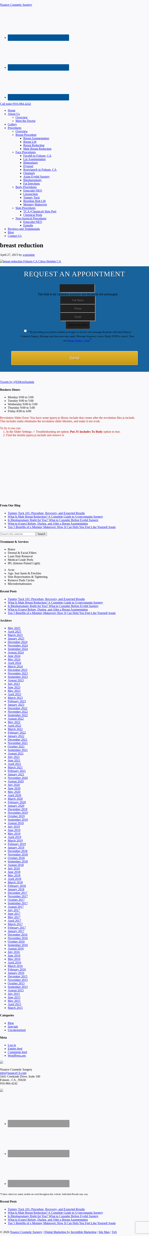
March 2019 (15, 840)
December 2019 (17, 809)
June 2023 (14, 687)
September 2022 (18, 715)
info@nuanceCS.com (13, 1073)
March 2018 (15, 882)
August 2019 (16, 823)
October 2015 (16, 983)
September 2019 (18, 819)
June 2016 (14, 955)
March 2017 (15, 924)
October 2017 (16, 899)
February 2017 (17, 927)
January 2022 (16, 736)
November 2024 (18, 645)
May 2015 (14, 1000)
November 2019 (18, 812)
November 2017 (18, 896)
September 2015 (18, 986)
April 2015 (14, 1004)
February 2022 (17, 732)
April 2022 (14, 725)
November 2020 (18, 777)
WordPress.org (17, 1055)
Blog (11, 1023)
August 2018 (16, 865)
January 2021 (16, 774)
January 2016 (16, 973)
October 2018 (16, 858)
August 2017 (16, 906)
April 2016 (14, 962)
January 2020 (16, 805)
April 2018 (14, 879)
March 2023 (15, 697)
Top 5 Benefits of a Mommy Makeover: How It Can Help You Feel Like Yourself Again (62, 527)
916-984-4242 (15, 103)
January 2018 (16, 889)
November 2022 (18, 711)
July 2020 (14, 784)
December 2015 (17, 976)
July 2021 (14, 757)
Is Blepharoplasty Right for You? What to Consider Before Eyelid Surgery (53, 520)
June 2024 (14, 656)
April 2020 (14, 795)
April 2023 (14, 694)
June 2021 (14, 760)
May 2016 (14, 959)
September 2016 (18, 945)
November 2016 (18, 938)
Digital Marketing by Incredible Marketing (70, 1232)
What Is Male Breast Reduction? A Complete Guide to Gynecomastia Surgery (55, 516)
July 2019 (14, 826)
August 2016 (16, 948)
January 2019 (16, 847)
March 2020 (15, 798)
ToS (114, 1232)
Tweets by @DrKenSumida (17, 382)
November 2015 (18, 980)
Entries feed (15, 1048)
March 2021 (15, 767)
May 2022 (14, 722)
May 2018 (14, 875)
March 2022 (15, 729)
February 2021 (17, 771)
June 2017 (14, 913)
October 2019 (16, 816)
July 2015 (14, 993)
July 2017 (14, 910)
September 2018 (18, 861)
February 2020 (17, 802)
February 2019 (17, 844)
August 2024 (16, 652)
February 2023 (17, 701)
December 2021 (17, 739)
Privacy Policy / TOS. (78, 340)
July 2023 (14, 683)
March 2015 (15, 1007)
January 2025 (16, 638)
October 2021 (16, 746)
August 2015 (16, 990)
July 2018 (14, 868)
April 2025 (14, 631)
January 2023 (16, 704)
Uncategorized (17, 1030)
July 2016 (14, 952)
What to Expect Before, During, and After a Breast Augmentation (48, 523)
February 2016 (17, 969)
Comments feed (17, 1052)
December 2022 (17, 708)
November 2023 (18, 673)
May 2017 (14, 917)
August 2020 (16, 781)
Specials (13, 1026)
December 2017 (17, 892)
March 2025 (15, 635)
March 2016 (15, 966)
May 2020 (14, 791)
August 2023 (16, 680)
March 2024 (15, 666)
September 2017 (18, 903)
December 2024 (17, 642)
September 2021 (18, 750)
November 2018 (18, 854)
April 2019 (14, 837)
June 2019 (14, 830)
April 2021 (14, 764)
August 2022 (16, 718)
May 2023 (14, 690)
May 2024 (14, 659)
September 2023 (18, 676)
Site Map (104, 1232)
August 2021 (16, 753)
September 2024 (18, 649)
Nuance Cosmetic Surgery (16, 4)
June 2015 (14, 997)
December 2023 (17, 670)
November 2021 (18, 743)
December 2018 (17, 851)
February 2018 (17, 885)
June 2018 (14, 872)
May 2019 (14, 833)
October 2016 (16, 941)
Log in (12, 1045)
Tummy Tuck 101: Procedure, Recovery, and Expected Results (46, 513)
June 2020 (14, 788)
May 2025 (14, 628)
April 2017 (14, 920)
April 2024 (14, 663)
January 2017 (16, 931)
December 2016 (17, 934)
